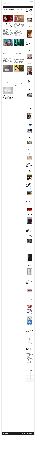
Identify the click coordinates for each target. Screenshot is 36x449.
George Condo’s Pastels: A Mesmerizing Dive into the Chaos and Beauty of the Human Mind (7, 49)
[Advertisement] (29, 397)
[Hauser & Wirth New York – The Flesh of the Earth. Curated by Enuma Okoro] (19, 71)
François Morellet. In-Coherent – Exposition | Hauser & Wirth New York (8, 97)
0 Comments (20, 28)
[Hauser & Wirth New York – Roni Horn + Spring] (8, 71)
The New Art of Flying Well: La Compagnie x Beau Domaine (29, 365)
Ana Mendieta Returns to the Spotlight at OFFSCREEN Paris (29, 355)
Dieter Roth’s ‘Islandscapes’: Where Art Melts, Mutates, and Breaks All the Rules (19, 25)
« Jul (27, 413)
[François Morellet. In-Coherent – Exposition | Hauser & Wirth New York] (8, 94)
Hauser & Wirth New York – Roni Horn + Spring (8, 73)
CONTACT (6, 433)
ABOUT (3, 433)
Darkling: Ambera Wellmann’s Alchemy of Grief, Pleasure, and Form (7, 25)
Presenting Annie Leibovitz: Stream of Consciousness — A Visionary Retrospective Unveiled (19, 49)
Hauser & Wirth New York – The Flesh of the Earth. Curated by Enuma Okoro (19, 74)
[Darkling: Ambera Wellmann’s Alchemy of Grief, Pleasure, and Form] (8, 22)
